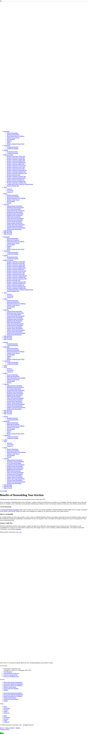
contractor (18, 529)
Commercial (6, 145)
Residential (6, 131)
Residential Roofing (12, 151)
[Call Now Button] (1, 733)
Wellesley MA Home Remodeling (16, 227)
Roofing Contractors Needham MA (16, 182)
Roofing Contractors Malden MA (16, 161)
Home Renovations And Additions (16, 198)
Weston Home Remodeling (14, 229)
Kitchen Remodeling (12, 133)
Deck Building (11, 139)
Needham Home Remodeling (15, 220)
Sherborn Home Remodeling (15, 223)
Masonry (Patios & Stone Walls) (15, 144)
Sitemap (18, 728)
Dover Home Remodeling (14, 209)
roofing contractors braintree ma (15, 179)
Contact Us (10, 192)
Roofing (5, 150)
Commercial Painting (12, 148)
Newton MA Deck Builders (10, 688)
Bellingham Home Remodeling (15, 207)
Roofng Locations (8, 154)
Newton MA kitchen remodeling (10, 509)
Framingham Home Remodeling (15, 210)
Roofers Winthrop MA (13, 186)
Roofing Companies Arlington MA (16, 176)
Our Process (10, 190)
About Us (9, 189)
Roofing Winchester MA (13, 175)
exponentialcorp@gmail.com (11, 673)
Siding (8, 142)
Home (5, 706)
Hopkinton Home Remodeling (15, 213)
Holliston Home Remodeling (15, 212)
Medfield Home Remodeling (14, 215)
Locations (6, 204)
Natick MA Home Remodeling (15, 218)
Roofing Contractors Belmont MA (16, 178)
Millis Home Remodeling (14, 217)
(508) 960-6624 (7, 231)
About (5, 187)
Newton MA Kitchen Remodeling (12, 682)
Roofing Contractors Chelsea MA (16, 156)
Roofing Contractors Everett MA (16, 158)
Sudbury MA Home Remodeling (16, 224)
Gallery (5, 365)
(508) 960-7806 (7, 232)
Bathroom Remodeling (13, 134)
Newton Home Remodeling (14, 221)
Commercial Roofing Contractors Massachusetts (20, 184)
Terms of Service (10, 728)
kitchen (64, 502)
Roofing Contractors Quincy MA (16, 167)
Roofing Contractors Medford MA (16, 162)
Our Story (6, 709)
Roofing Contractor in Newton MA (16, 165)
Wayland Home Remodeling (14, 226)
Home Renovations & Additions (15, 136)
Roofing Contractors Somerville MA (17, 170)
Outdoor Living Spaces (13, 137)
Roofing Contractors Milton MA (15, 164)
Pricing (5, 193)
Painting (9, 141)
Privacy (2, 728)
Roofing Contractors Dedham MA (16, 181)
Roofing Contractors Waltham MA (16, 172)
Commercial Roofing (12, 147)
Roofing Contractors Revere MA (16, 168)
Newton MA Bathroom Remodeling (13, 684)
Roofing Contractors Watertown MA (17, 173)
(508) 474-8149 (7, 234)
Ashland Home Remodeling (14, 206)
